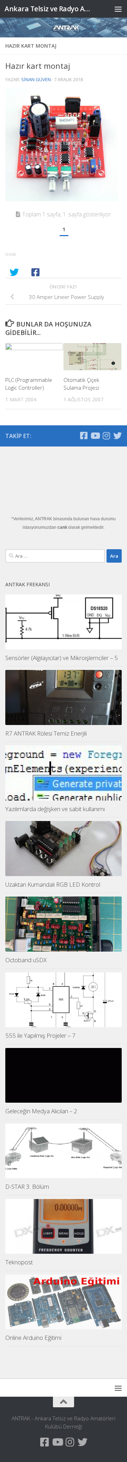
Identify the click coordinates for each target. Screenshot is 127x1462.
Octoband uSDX (26, 960)
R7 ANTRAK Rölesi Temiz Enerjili (46, 733)
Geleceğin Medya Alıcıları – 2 (41, 1111)
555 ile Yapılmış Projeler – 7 (40, 1035)
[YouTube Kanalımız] (95, 435)
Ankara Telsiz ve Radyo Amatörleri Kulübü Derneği (50, 8)
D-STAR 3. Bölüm (27, 1186)
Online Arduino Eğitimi (33, 1338)
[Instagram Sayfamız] (106, 435)
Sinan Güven (36, 79)
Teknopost (19, 1262)
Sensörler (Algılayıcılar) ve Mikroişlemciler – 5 (61, 658)
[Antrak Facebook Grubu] (83, 435)
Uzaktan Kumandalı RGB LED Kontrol (52, 884)
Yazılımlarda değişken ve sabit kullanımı (55, 809)
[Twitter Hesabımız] (117, 435)
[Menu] (118, 9)
